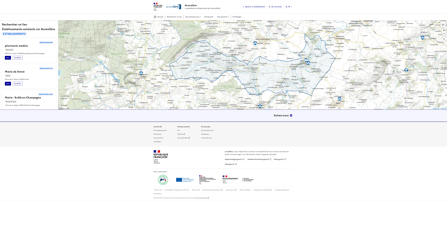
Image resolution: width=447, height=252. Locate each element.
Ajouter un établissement (255, 6)
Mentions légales (245, 190)
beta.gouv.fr (279, 159)
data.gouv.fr (230, 164)
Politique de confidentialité (263, 190)
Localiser (18, 58)
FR (289, 6)
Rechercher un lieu (174, 17)
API (178, 130)
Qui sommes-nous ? (193, 17)
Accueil (160, 17)
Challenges (237, 17)
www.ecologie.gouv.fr (233, 159)
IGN (443, 108)
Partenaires (208, 17)
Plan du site (158, 190)
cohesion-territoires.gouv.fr (258, 159)
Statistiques (205, 134)
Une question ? (223, 17)
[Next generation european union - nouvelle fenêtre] (185, 180)
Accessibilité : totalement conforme (177, 190)
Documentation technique (211, 190)
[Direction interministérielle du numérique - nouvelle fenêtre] (238, 180)
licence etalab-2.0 (201, 198)
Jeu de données (182, 138)
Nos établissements (160, 130)
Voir (8, 58)
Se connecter (276, 6)
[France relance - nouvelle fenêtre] (163, 180)
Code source (230, 190)
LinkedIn (291, 115)
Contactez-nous (206, 138)
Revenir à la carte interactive (76, 23)
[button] (443, 24)
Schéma (180, 134)
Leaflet (435, 108)
